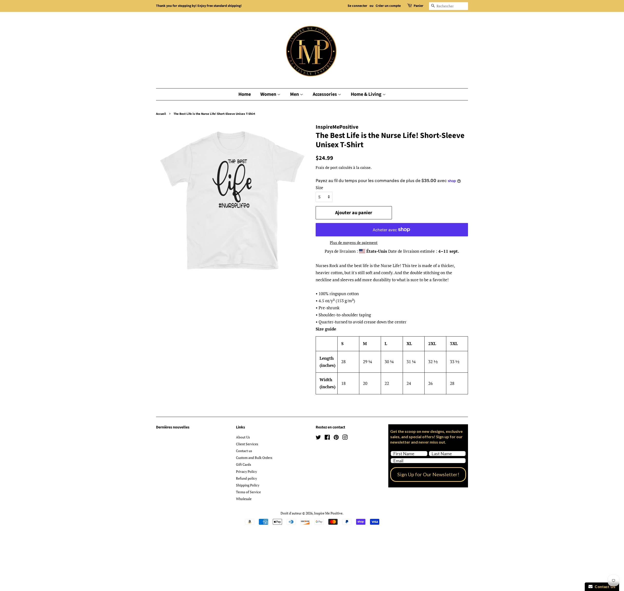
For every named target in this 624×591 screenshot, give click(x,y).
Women (268, 94)
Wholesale (244, 498)
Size (319, 187)
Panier (418, 5)
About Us (243, 437)
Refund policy (246, 478)
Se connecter (357, 5)
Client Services (247, 444)
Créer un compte (388, 5)
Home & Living (366, 94)
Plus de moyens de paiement (354, 242)
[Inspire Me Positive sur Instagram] (345, 438)
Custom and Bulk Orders (254, 457)
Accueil (161, 114)
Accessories (325, 94)
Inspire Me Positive (328, 513)
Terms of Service (248, 492)
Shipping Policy (247, 485)
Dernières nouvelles (172, 427)
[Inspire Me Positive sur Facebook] (327, 438)
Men (295, 94)
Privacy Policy (246, 471)
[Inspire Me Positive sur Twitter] (318, 438)
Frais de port (327, 167)
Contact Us (604, 587)
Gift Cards (243, 464)
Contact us (244, 450)
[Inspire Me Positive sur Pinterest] (336, 438)
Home (244, 94)
